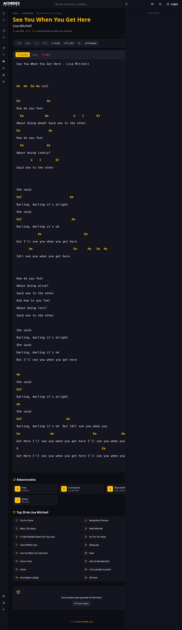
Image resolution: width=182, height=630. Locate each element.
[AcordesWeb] (15, 4)
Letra (35, 54)
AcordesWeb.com (85, 621)
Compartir (92, 43)
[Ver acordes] (4, 75)
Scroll (57, 43)
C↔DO (70, 43)
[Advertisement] (153, 69)
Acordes (24, 55)
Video (47, 55)
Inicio (15, 13)
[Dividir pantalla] (4, 82)
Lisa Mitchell (27, 13)
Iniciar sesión (83, 603)
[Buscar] (126, 4)
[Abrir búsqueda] (160, 4)
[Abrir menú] (152, 4)
